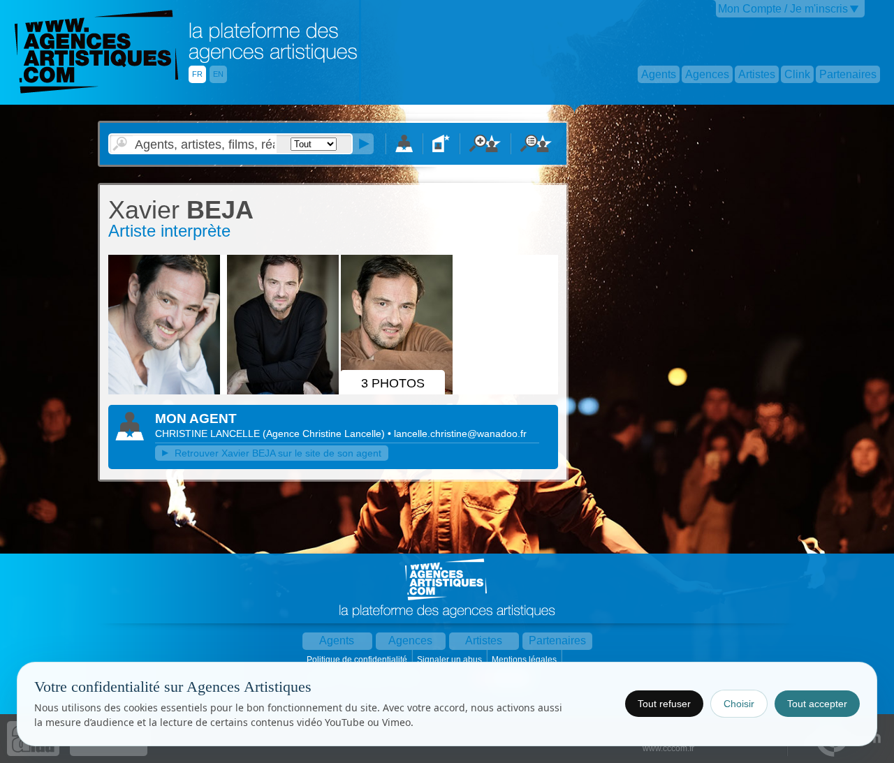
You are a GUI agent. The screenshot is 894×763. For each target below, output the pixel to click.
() (325, 433)
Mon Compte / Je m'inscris (783, 9)
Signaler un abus (450, 660)
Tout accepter (817, 703)
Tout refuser (664, 703)
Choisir (739, 703)
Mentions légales (525, 660)
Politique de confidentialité (358, 660)
